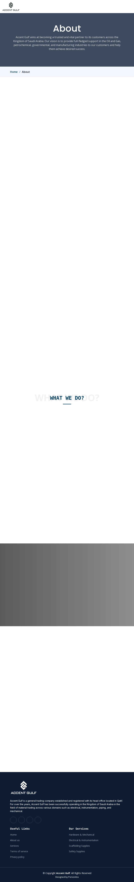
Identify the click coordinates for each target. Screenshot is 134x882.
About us (15, 840)
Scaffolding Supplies (79, 846)
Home (14, 72)
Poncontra (73, 876)
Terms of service (19, 851)
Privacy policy (17, 857)
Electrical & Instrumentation (83, 840)
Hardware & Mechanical (81, 835)
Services (14, 846)
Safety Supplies (77, 851)
